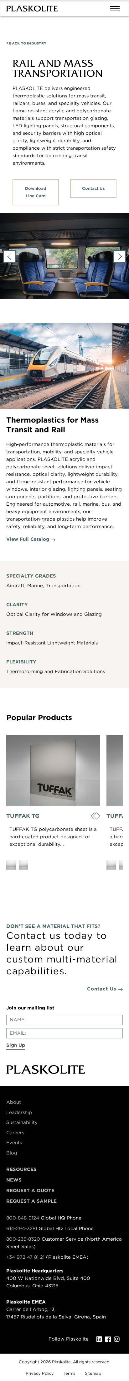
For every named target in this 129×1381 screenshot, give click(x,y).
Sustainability (22, 1122)
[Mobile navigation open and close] (116, 8)
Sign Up (15, 1045)
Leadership (19, 1112)
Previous (9, 256)
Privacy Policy (40, 1373)
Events (14, 1142)
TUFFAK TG (22, 815)
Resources (21, 1169)
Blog (11, 1153)
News (14, 1180)
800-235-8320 (23, 1239)
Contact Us (93, 188)
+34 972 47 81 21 (25, 1257)
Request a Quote (30, 1190)
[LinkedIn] (100, 1339)
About (13, 1102)
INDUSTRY (27, 43)
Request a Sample (31, 1201)
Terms (69, 1373)
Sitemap (93, 1373)
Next (119, 256)
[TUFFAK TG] (53, 770)
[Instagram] (118, 1339)
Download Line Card (35, 192)
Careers (15, 1132)
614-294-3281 (22, 1228)
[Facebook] (109, 1339)
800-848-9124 (22, 1218)
